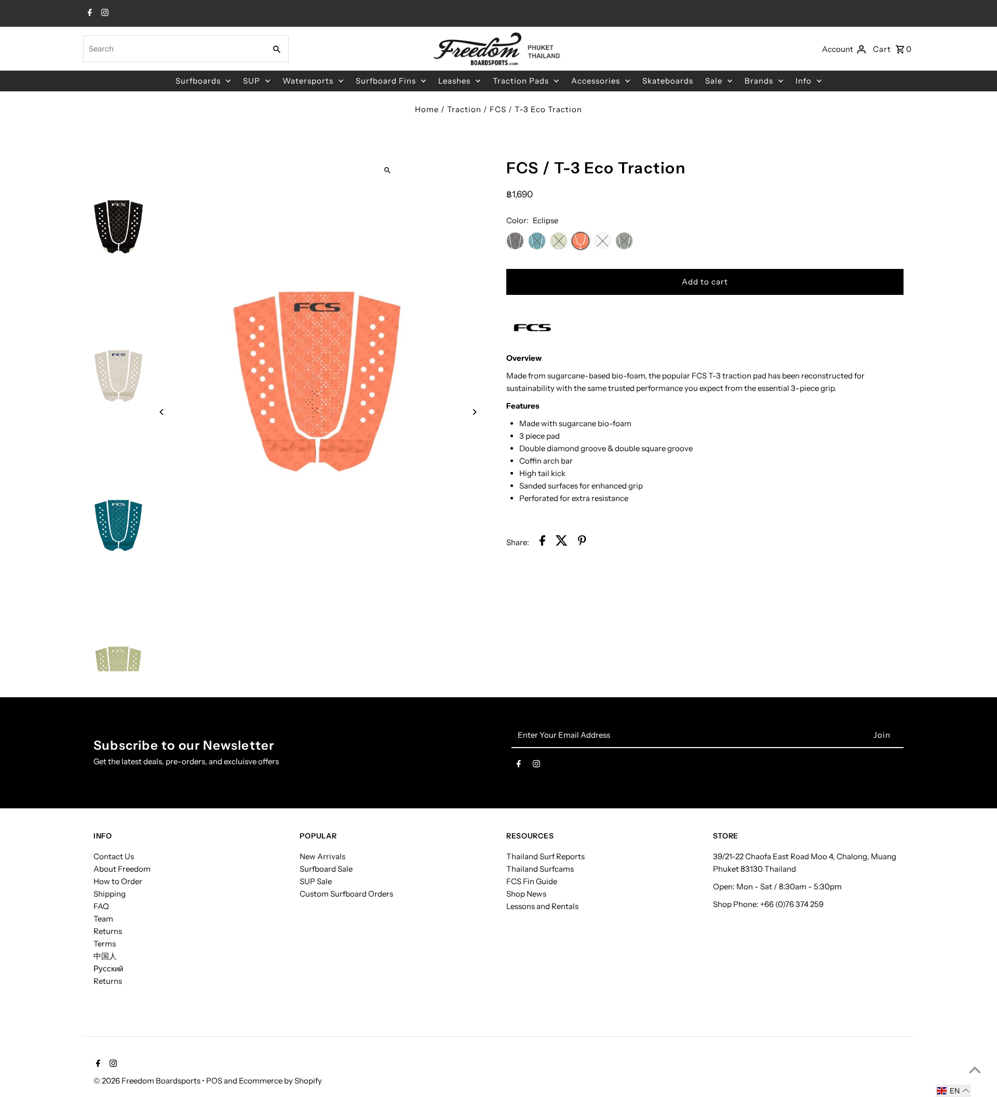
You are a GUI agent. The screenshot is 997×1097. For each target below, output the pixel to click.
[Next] (474, 412)
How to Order (117, 881)
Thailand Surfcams (540, 869)
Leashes (454, 81)
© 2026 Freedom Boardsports (147, 1081)
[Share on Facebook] (542, 542)
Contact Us (113, 856)
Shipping (109, 894)
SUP (251, 81)
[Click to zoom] (387, 170)
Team (103, 919)
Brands (759, 81)
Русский (108, 968)
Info (804, 81)
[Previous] (162, 412)
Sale (713, 81)
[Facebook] (88, 13)
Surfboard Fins (386, 81)
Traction (464, 109)
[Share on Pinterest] (582, 542)
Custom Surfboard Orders (346, 894)
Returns (107, 931)
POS (214, 1081)
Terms (104, 944)
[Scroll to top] (975, 1069)
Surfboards (198, 81)
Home (427, 109)
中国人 (105, 956)
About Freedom (122, 869)
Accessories (595, 81)
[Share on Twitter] (562, 542)
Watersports (307, 81)
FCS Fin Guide (531, 881)
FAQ (101, 906)
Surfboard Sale (326, 869)
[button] (953, 1091)
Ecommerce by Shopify (280, 1081)
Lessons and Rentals (542, 906)
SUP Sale (316, 881)
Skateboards (667, 81)
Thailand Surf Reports (545, 856)
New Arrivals (322, 856)
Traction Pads (521, 81)
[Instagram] (104, 13)
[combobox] (173, 49)
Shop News (526, 894)
